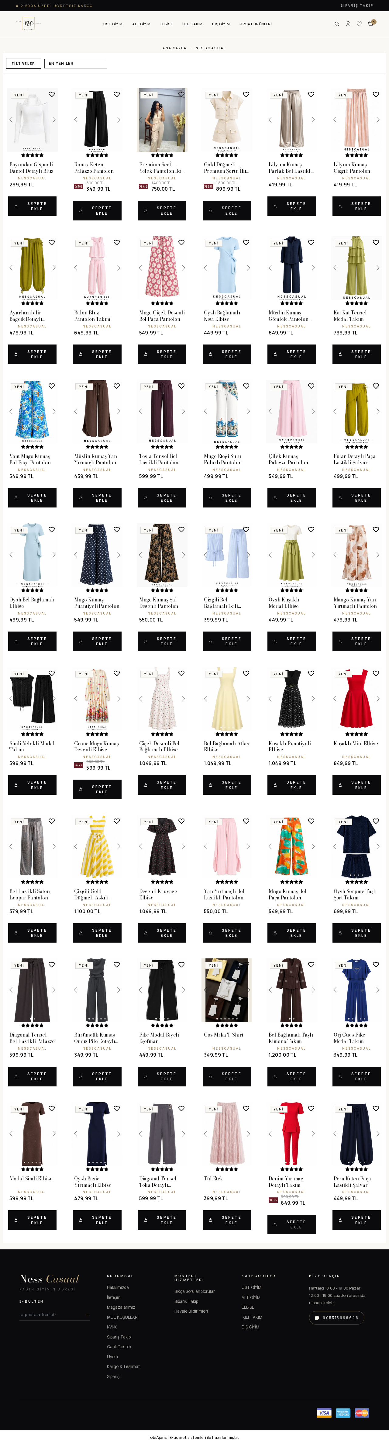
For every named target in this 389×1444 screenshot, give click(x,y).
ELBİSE (248, 1307)
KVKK (112, 1327)
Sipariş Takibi (119, 1337)
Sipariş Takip (356, 5)
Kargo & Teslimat (123, 1366)
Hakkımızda (118, 1287)
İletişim (114, 1297)
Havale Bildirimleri (191, 1311)
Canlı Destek (119, 1346)
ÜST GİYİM (251, 1287)
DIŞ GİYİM (250, 1327)
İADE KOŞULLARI (123, 1317)
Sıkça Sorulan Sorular (194, 1291)
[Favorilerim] (359, 24)
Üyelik (113, 1356)
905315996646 (341, 1317)
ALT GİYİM (251, 1297)
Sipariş (113, 1376)
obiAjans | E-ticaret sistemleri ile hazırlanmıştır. (194, 1437)
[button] (113, 24)
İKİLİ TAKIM (252, 1317)
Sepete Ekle (37, 206)
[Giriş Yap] (348, 24)
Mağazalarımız (121, 1307)
